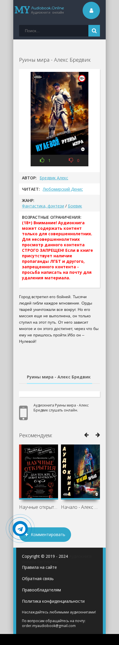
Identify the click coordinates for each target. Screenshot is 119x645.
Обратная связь (38, 578)
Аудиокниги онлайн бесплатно (57, 558)
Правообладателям (41, 590)
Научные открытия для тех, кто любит (38, 507)
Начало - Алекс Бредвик (80, 507)
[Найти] (94, 31)
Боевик (75, 206)
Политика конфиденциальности (53, 601)
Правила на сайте (39, 567)
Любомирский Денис (63, 189)
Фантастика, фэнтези (43, 206)
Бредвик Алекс (54, 178)
